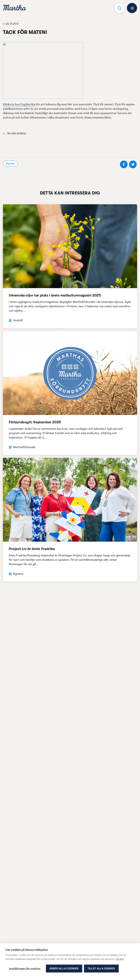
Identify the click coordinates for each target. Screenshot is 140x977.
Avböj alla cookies (64, 968)
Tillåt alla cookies (101, 968)
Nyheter (10, 163)
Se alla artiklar (16, 133)
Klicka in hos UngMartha (19, 104)
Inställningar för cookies (24, 968)
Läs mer (120, 959)
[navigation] (14, 8)
